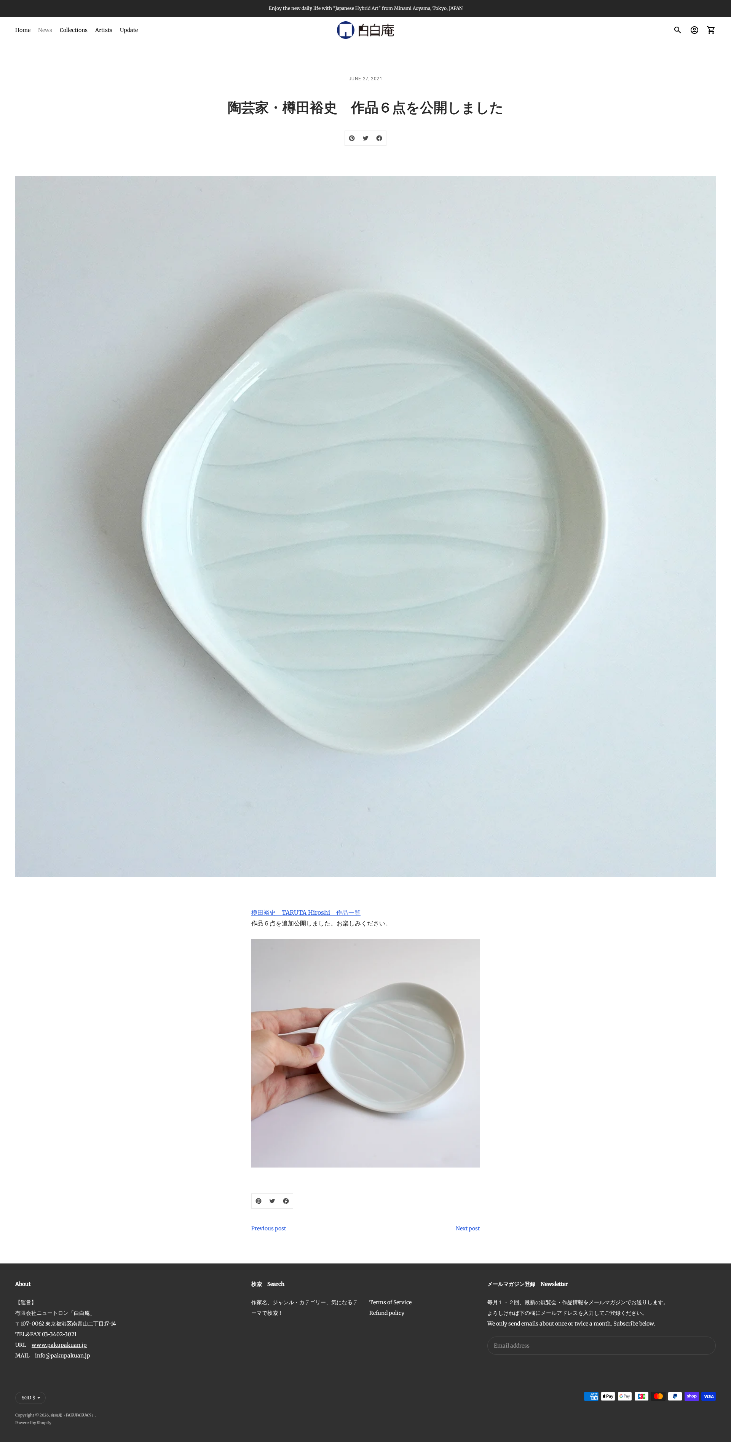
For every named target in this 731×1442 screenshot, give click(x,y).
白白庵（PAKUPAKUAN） (73, 1415)
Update (129, 30)
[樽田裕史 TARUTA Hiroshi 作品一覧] (365, 1053)
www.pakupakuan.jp (59, 1345)
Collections (74, 30)
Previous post (268, 1228)
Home (22, 30)
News (45, 30)
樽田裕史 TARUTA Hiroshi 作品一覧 (306, 912)
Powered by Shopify (33, 1422)
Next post (468, 1228)
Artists (103, 30)
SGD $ (28, 1398)
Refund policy (386, 1313)
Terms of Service (390, 1302)
